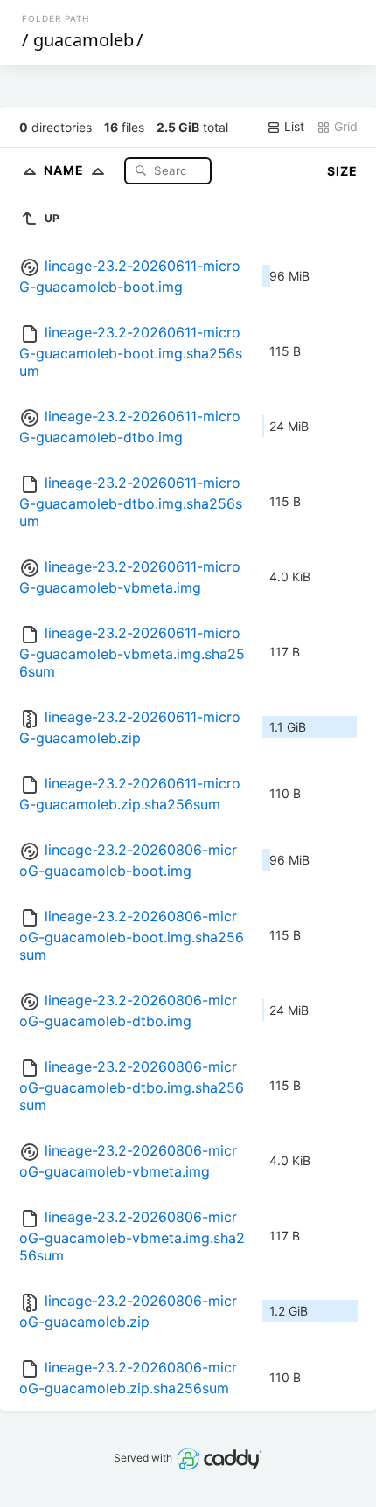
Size (342, 170)
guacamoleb (83, 40)
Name (65, 170)
